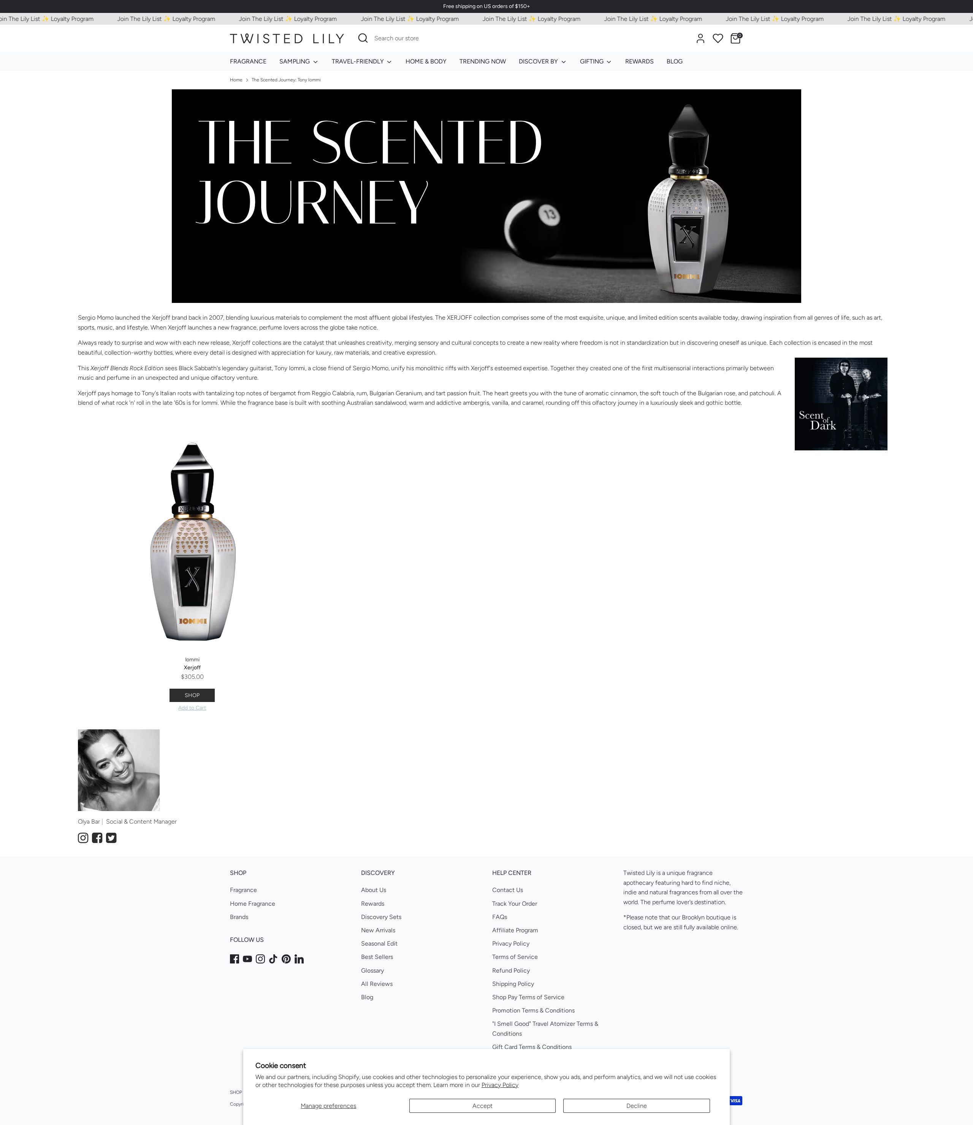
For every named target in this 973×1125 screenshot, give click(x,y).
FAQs (499, 917)
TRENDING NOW (483, 61)
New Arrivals (378, 930)
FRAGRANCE (248, 61)
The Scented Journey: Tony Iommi (286, 79)
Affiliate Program (515, 930)
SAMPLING (295, 61)
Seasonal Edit (379, 943)
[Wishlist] (718, 38)
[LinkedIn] (299, 958)
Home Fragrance (252, 903)
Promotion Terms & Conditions (533, 1010)
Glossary (372, 970)
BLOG (675, 61)
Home (236, 79)
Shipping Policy (513, 983)
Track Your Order (514, 903)
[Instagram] (260, 958)
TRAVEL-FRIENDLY (358, 61)
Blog (367, 997)
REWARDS (639, 61)
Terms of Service (515, 956)
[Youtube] (247, 958)
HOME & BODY (426, 61)
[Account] (700, 38)
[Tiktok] (273, 958)
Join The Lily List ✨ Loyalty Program (147, 18)
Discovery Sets (381, 917)
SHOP (192, 695)
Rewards (372, 903)
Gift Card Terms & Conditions (532, 1047)
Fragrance (243, 890)
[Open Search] (363, 38)
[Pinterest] (286, 958)
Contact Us (507, 890)
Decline (636, 1105)
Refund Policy (511, 970)
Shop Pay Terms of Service (528, 997)
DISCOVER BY (539, 61)
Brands (239, 917)
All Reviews (377, 983)
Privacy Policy (500, 1085)
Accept (482, 1105)
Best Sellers (377, 956)
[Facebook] (234, 958)
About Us (373, 890)
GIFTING (592, 61)
